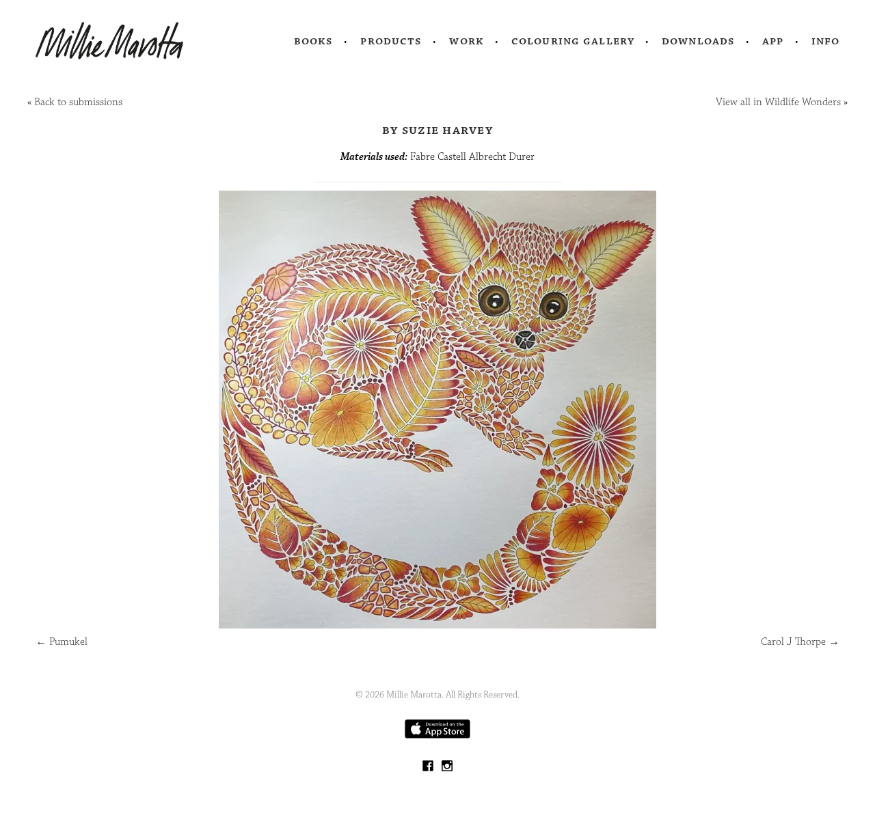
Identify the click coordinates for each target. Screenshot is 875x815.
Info (825, 41)
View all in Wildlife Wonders (778, 102)
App (772, 41)
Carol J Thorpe (800, 641)
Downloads (698, 41)
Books (314, 41)
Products (391, 41)
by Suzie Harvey (437, 130)
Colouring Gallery (572, 41)
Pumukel (62, 641)
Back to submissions (78, 102)
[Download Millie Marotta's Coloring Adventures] (437, 735)
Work (466, 41)
